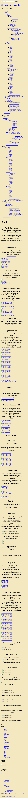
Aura (10, 52)
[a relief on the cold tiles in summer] (3, 281)
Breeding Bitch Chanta (14, 109)
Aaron (10, 44)
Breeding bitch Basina (14, 105)
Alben (5, 788)
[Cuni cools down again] (4, 586)
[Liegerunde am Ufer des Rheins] (6, 619)
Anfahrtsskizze (7, 786)
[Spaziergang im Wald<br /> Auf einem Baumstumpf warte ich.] (6, 622)
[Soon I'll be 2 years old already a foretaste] (10, 381)
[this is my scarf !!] (6, 464)
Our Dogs (6, 14)
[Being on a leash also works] (6, 354)
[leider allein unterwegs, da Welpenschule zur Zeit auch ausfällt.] (6, 636)
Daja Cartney (12, 24)
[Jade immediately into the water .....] (4, 580)
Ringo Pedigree (15, 38)
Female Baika (15, 34)
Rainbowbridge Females (15, 29)
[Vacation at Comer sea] (6, 283)
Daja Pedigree (12, 26)
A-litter (8, 43)
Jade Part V (15, 17)
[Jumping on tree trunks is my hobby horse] (6, 420)
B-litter (8, 53)
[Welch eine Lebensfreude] (6, 638)
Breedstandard (7, 113)
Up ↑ (15, 796)
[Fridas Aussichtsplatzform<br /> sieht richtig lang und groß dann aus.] (6, 613)
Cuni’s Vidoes (11, 324)
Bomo (10, 59)
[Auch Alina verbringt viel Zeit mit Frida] (6, 628)
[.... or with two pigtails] (7, 306)
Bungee (11, 60)
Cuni (10, 80)
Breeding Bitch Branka (14, 106)
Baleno (11, 55)
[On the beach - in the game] (7, 315)
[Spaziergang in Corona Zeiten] (6, 634)
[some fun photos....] (7, 308)
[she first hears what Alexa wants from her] (6, 362)
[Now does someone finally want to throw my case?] (5, 261)
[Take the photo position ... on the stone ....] (6, 458)
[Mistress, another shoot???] (3, 279)
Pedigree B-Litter (13, 111)
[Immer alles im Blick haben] (4, 492)
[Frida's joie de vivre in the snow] (5, 425)
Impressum (6, 783)
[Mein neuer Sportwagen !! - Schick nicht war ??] (6, 620)
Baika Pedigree (18, 35)
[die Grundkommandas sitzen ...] (6, 629)
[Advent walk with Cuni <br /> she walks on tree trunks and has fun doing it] (6, 465)
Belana (11, 65)
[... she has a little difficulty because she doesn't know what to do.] (6, 367)
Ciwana (11, 78)
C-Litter (8, 68)
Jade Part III (15, 20)
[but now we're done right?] (6, 423)
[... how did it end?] (6, 375)
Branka (11, 66)
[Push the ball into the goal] (6, 366)
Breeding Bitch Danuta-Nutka (16, 110)
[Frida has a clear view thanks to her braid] (7, 305)
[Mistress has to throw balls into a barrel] (6, 365)
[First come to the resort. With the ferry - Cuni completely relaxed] (7, 397)
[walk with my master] (6, 455)
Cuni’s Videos (11, 256)
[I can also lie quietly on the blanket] (4, 258)
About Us (6, 12)
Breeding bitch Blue (14, 107)
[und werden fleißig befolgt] (6, 632)
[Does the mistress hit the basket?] (6, 380)
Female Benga (15, 30)
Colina (10, 79)
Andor (10, 47)
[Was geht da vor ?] (6, 616)
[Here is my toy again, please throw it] (4, 259)
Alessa (10, 50)
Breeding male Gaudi (14, 104)
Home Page (6, 11)
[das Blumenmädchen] (4, 491)
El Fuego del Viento (10, 5)
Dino (10, 88)
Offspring (9, 100)
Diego (10, 87)
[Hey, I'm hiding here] (5, 262)
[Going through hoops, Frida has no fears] (6, 361)
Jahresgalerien (10, 790)
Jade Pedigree (12, 25)
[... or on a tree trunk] (6, 459)
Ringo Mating (15, 39)
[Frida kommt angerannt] (6, 640)
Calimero (11, 70)
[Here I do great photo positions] (6, 421)
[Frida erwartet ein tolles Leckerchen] (6, 625)
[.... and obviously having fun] (6, 372)
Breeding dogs (10, 101)
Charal (10, 77)
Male (10, 37)
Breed (5, 97)
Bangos (11, 56)
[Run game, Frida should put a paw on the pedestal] (6, 356)
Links (5, 785)
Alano (10, 46)
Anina (10, 51)
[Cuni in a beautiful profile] (5, 432)
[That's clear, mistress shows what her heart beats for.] (4, 267)
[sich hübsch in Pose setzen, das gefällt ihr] (6, 497)
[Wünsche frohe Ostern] (6, 623)
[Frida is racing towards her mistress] (6, 378)
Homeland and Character (12, 41)
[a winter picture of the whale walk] (5, 430)
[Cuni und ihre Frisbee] (6, 282)
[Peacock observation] (6, 463)
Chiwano (11, 73)
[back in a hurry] (6, 360)
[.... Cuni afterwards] (4, 581)
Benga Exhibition (19, 33)
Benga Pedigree (18, 32)
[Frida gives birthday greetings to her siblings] (7, 302)
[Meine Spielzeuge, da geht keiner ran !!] (4, 488)
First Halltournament (7, 757)
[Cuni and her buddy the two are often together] (5, 428)
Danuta (11, 92)
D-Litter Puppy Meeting (14, 95)
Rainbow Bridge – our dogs (13, 28)
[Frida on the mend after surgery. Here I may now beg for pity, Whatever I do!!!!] (7, 303)
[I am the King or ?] (4, 264)
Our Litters (6, 42)
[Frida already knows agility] (6, 371)
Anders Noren (9, 796)
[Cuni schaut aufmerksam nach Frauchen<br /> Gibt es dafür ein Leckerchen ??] (6, 615)
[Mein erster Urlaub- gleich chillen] (6, 493)
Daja (10, 91)
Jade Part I (14, 23)
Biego (10, 57)
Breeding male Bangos (14, 102)
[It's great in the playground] (6, 453)
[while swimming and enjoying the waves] (7, 312)
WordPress (23, 793)
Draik (10, 89)
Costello (11, 74)
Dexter (11, 86)
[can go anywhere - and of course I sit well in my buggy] (4, 266)
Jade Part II (14, 21)
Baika (10, 61)
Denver (11, 84)
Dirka (10, 93)
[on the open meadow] (6, 350)
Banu (10, 64)
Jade (10, 16)
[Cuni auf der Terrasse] (4, 486)
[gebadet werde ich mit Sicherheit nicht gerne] (6, 496)
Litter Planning (10, 98)
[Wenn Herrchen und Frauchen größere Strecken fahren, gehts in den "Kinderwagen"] (4, 487)
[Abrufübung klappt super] (6, 376)
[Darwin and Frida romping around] (6, 349)
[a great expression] (6, 460)
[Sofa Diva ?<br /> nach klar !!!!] (6, 614)
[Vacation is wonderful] (7, 311)
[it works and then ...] (6, 357)
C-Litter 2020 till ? (13, 69)
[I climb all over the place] (6, 454)
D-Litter (8, 82)
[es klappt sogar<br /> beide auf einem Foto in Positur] (4, 587)
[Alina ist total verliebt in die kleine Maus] (6, 627)
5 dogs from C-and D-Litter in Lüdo (15, 96)
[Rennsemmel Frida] (6, 633)
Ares (10, 48)
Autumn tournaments (6, 745)
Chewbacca (12, 71)
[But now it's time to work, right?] (7, 400)
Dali (10, 83)
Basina (11, 62)
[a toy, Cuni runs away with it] (4, 582)
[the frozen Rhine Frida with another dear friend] (5, 427)
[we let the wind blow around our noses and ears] (7, 399)
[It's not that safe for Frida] (6, 370)
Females (8, 15)
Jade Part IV (15, 19)
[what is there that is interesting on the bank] (4, 585)
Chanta (11, 75)
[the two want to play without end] (6, 352)
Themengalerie (10, 791)
